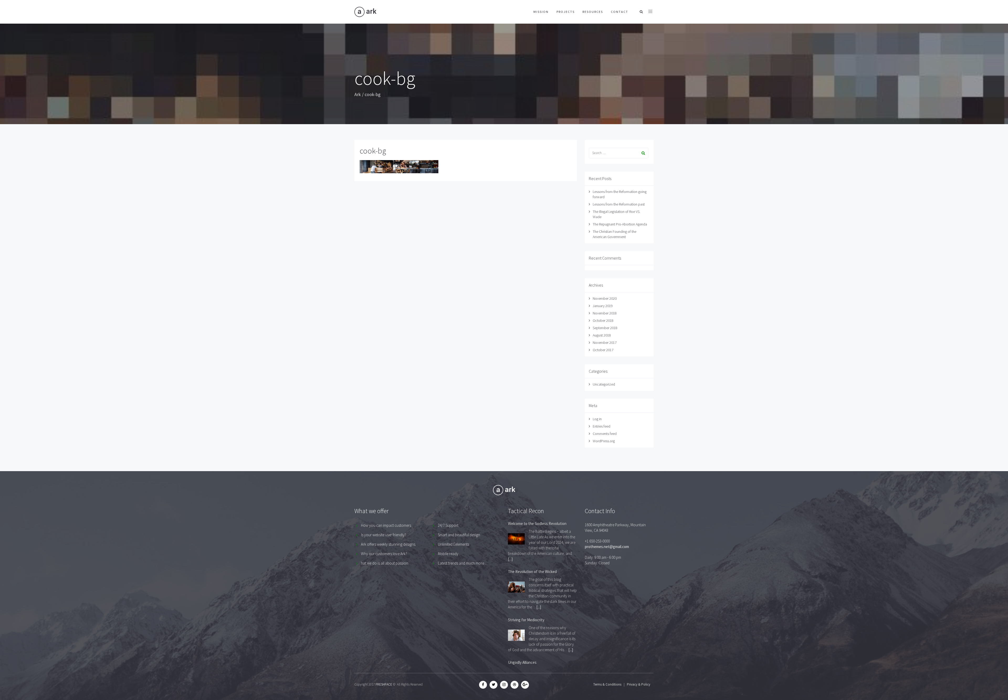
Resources (592, 12)
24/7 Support (448, 525)
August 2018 (602, 335)
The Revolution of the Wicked (532, 571)
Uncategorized (604, 384)
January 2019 (603, 305)
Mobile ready (448, 553)
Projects (565, 12)
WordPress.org (604, 441)
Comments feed (605, 433)
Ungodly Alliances (522, 662)
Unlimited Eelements (453, 544)
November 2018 (605, 313)
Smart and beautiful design (459, 534)
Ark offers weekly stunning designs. (388, 544)
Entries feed (601, 426)
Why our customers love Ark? (384, 553)
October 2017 (603, 350)
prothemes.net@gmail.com (607, 546)
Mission (541, 12)
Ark (357, 94)
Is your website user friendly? (383, 534)
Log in (597, 419)
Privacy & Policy (638, 684)
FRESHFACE (384, 684)
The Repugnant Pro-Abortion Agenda (620, 224)
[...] (510, 558)
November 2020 (605, 298)
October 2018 (603, 320)
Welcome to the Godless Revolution (537, 523)
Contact (619, 12)
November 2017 (605, 342)
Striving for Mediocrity (526, 619)
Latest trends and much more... (462, 563)
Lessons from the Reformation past (619, 204)
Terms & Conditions (607, 684)
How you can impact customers (386, 525)
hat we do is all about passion (384, 563)
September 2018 (605, 327)
